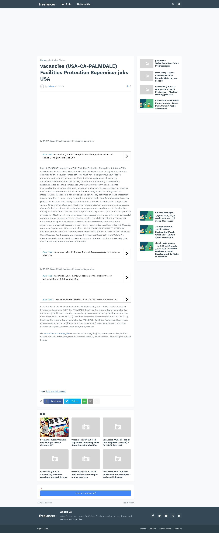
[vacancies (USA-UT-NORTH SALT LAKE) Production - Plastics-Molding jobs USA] (146, 89)
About (153, 528)
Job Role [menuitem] (66, 4)
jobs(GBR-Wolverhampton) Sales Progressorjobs (166, 63)
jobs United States (56, 60)
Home (43, 60)
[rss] (179, 515)
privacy (178, 528)
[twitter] (159, 515)
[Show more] (97, 401)
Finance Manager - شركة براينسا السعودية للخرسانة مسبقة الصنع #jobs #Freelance (165, 216)
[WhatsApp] (84, 401)
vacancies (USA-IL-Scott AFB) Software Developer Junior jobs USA (85, 474)
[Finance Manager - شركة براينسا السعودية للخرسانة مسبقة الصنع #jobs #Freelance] (146, 216)
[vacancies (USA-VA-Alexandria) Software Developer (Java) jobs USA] (54, 459)
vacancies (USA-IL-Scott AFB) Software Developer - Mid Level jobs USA (117, 474)
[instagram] (172, 515)
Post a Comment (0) (85, 493)
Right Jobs (42, 528)
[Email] (90, 401)
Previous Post (45, 503)
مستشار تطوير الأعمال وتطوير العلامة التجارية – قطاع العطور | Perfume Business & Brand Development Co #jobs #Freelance (166, 250)
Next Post (128, 503)
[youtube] (166, 515)
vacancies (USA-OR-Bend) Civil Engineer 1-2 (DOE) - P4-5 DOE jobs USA (116, 442)
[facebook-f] (153, 515)
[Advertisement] (109, 32)
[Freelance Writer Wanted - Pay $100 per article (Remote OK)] (54, 427)
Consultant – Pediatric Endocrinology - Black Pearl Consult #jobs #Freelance (167, 104)
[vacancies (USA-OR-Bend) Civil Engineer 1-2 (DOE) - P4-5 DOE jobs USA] (117, 427)
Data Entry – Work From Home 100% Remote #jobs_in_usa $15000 (166, 76)
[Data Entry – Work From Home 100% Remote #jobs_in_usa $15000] (146, 76)
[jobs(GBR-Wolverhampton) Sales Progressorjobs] (146, 63)
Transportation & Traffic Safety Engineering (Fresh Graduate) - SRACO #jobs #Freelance (165, 232)
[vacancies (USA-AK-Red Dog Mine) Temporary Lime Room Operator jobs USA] (86, 427)
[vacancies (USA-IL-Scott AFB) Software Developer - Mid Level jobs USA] (117, 459)
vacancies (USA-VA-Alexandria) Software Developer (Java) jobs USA (53, 474)
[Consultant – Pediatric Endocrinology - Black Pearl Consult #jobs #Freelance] (146, 103)
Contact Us (165, 528)
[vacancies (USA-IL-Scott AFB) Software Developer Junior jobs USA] (86, 459)
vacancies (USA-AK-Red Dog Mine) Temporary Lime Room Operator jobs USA (85, 442)
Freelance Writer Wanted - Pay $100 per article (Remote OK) (85, 299)
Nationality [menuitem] (83, 4)
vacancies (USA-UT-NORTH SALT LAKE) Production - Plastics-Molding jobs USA (166, 90)
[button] (173, 4)
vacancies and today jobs (57, 333)
